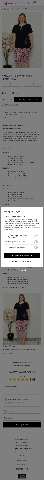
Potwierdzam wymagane (22, 262)
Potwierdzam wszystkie (22, 255)
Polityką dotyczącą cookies (18, 221)
